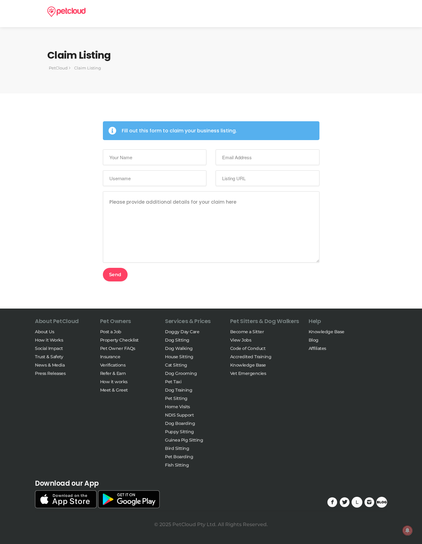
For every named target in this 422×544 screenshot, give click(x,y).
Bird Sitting (177, 448)
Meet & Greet (114, 390)
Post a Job (110, 331)
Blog (314, 340)
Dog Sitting (177, 340)
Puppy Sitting (179, 431)
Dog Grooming (181, 373)
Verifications (113, 365)
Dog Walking (179, 348)
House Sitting (179, 356)
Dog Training (178, 390)
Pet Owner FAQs (117, 348)
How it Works (49, 340)
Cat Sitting (176, 365)
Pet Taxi (173, 381)
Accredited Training (251, 356)
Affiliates (317, 348)
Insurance (110, 356)
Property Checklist (119, 340)
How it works (114, 381)
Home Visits (177, 406)
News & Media (50, 365)
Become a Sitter (247, 331)
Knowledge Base (248, 365)
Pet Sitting (176, 398)
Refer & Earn (113, 373)
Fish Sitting (177, 465)
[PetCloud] (66, 11)
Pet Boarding (179, 456)
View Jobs (240, 340)
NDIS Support (179, 415)
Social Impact (49, 348)
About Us (44, 331)
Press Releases (50, 373)
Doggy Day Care (182, 331)
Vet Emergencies (248, 373)
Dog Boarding (180, 423)
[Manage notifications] (407, 530)
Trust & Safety (49, 356)
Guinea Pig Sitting (184, 440)
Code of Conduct (248, 348)
